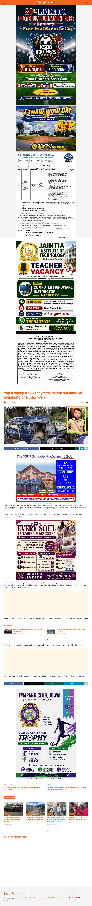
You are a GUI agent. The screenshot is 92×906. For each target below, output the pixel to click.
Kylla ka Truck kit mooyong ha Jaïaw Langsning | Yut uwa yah (28, 630)
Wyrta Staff (12, 402)
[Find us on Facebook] (69, 898)
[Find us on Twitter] (72, 898)
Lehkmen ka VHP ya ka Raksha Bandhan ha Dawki (78, 819)
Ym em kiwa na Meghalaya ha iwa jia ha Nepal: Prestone (71, 630)
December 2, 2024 (23, 402)
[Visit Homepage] (43, 2)
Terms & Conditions (60, 898)
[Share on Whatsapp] (77, 448)
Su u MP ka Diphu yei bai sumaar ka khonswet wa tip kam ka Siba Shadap (56, 820)
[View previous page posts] (44, 639)
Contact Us (28, 898)
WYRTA (9, 898)
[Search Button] (87, 2)
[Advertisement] (46, 603)
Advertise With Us (48, 898)
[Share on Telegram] (82, 448)
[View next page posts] (47, 639)
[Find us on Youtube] (79, 898)
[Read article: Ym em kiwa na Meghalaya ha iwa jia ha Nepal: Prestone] (51, 631)
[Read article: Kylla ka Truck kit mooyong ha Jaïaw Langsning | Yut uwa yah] (8, 631)
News (9, 388)
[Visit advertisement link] (46, 121)
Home (5, 388)
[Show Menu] (4, 2)
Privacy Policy (37, 898)
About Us (20, 898)
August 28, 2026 (18, 633)
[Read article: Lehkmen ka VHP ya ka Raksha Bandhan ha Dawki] (78, 809)
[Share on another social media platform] (86, 448)
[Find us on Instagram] (76, 898)
